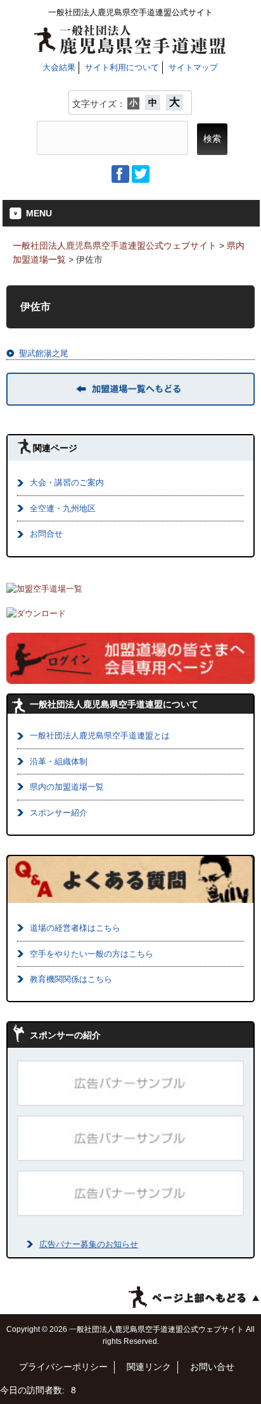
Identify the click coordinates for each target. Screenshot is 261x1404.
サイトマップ (193, 67)
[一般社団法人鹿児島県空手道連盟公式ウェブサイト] (130, 49)
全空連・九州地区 (63, 508)
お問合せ (46, 533)
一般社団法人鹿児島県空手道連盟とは (100, 735)
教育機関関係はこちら (71, 979)
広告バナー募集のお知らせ (88, 1244)
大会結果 (58, 67)
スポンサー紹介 (58, 812)
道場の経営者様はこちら (75, 928)
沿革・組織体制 (58, 761)
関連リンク (149, 1367)
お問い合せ (212, 1367)
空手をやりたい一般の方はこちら (91, 954)
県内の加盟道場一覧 (67, 787)
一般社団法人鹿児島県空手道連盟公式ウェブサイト (115, 245)
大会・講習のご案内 (67, 482)
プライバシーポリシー (63, 1367)
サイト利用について (122, 67)
